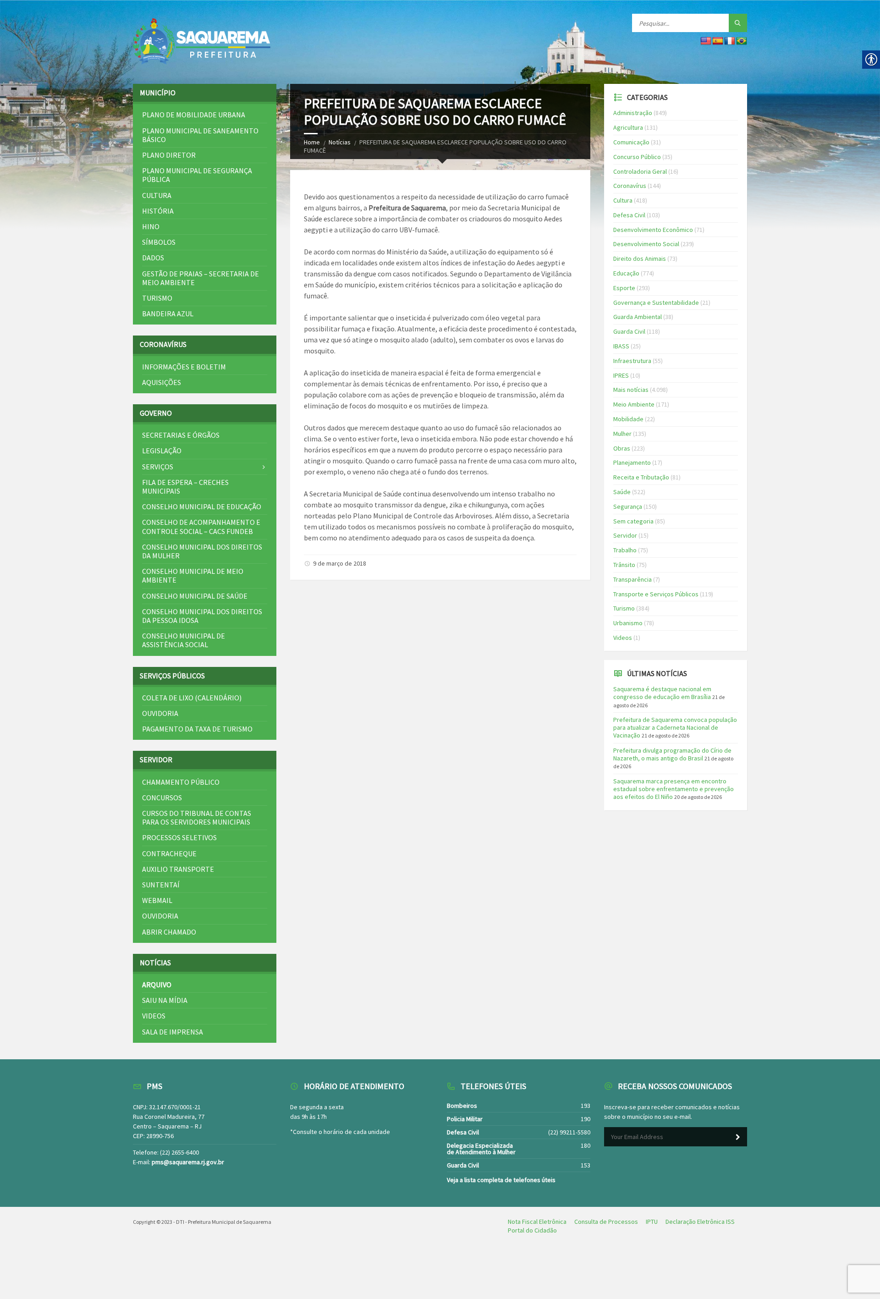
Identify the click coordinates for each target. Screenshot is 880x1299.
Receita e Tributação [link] (641, 477)
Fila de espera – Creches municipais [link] (185, 486)
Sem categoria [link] (633, 521)
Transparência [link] (632, 579)
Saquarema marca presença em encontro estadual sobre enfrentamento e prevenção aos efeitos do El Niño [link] (673, 789)
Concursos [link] (162, 797)
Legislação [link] (162, 450)
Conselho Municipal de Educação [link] (201, 506)
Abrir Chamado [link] (169, 931)
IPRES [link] (621, 375)
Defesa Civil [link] (629, 215)
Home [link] (312, 142)
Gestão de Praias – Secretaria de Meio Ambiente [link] (200, 278)
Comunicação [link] (631, 142)
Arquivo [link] (156, 984)
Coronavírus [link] (629, 186)
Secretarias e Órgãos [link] (181, 435)
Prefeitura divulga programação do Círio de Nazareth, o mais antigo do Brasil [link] (672, 754)
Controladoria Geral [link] (640, 171)
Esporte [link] (624, 288)
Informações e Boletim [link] (184, 366)
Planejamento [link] (632, 462)
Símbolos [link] (159, 242)
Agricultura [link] (628, 127)
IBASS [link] (621, 346)
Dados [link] (153, 257)
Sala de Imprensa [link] (172, 1031)
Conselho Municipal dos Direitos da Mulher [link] (202, 551)
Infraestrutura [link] (632, 361)
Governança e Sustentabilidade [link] (656, 302)
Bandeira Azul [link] (167, 313)
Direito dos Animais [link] (639, 258)
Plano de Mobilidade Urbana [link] (193, 114)
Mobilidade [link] (628, 419)
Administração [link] (632, 113)
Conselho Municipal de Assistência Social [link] (183, 640)
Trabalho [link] (625, 550)
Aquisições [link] (161, 382)
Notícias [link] (340, 142)
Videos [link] (153, 1015)
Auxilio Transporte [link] (178, 869)
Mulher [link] (622, 433)
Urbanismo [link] (628, 623)
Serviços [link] (157, 466)
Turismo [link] (157, 298)
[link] (201, 42)
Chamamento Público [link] (181, 782)
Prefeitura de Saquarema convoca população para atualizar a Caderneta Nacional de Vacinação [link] (675, 727)
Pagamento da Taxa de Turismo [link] (197, 728)
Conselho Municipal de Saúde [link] (195, 595)
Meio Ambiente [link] (633, 404)
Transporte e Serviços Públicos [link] (655, 594)
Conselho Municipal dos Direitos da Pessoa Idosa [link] (202, 616)
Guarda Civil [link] (629, 331)
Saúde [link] (622, 492)
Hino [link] (151, 226)
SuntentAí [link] (161, 884)
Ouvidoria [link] (160, 713)
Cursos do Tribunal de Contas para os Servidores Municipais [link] (196, 817)
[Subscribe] (738, 1137)
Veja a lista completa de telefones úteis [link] (501, 1180)
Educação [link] (626, 273)
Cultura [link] (156, 195)
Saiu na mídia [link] (164, 1000)
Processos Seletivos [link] (179, 837)
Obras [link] (621, 448)
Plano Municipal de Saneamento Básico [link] (200, 135)
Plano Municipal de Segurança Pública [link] (197, 175)
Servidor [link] (625, 535)
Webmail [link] (157, 900)
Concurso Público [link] (637, 157)
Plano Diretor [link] (169, 155)
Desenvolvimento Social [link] (646, 244)
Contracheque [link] (169, 853)
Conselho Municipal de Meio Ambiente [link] (192, 575)
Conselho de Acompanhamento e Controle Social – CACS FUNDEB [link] (201, 526)
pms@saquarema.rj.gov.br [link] (188, 1162)
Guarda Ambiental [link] (637, 317)
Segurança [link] (627, 506)
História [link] (158, 210)
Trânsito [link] (624, 565)
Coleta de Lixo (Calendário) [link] (192, 697)
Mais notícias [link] (631, 389)
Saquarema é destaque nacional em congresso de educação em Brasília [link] (662, 693)
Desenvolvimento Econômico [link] (653, 230)
